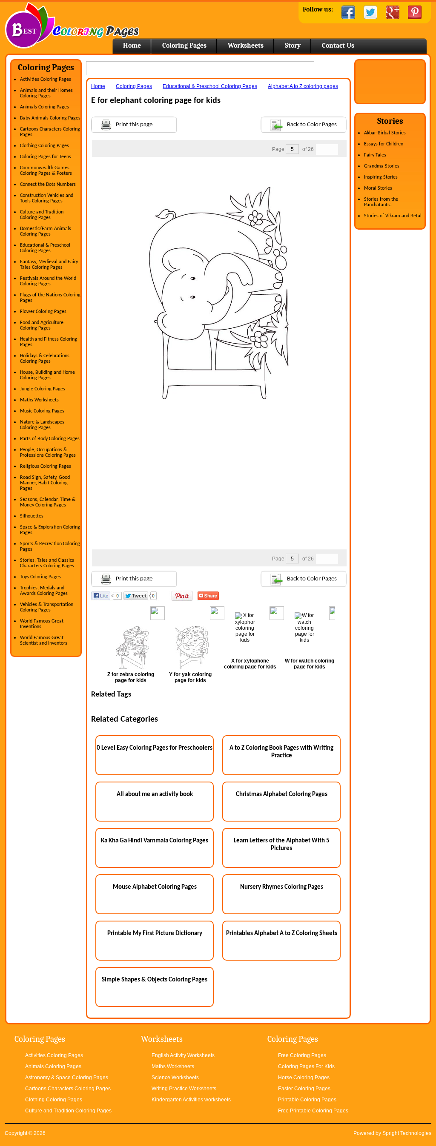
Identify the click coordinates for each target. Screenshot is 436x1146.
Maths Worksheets (39, 400)
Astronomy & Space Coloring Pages (66, 1078)
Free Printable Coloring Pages (313, 1111)
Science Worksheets (175, 1078)
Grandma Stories (381, 166)
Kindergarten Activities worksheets (191, 1100)
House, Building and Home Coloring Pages (47, 375)
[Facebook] (348, 12)
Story (293, 45)
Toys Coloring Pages (40, 577)
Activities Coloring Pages (45, 79)
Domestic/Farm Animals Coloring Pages (45, 231)
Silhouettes (31, 516)
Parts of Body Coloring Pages (50, 438)
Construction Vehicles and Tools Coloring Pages (46, 198)
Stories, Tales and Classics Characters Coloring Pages (47, 563)
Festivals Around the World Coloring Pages (48, 281)
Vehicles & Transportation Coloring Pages (46, 607)
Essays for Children (383, 144)
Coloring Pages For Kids (306, 1066)
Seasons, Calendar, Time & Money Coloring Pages (47, 502)
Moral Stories (378, 188)
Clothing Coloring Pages (44, 145)
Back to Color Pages (312, 125)
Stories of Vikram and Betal (393, 216)
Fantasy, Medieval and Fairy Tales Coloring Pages (49, 264)
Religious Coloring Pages (45, 466)
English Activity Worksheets (183, 1055)
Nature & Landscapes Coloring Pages (42, 425)
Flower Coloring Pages (43, 311)
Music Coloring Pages (42, 411)
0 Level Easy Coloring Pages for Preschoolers (154, 748)
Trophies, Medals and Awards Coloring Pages (44, 591)
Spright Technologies (406, 1133)
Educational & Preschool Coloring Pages (45, 248)
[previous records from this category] (321, 149)
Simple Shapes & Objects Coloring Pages (154, 980)
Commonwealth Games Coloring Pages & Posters (46, 170)
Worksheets (246, 45)
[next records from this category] (332, 149)
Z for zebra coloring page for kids (130, 677)
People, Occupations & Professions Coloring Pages (48, 452)
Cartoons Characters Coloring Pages (68, 1089)
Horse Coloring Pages (304, 1078)
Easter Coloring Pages (304, 1089)
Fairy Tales (375, 155)
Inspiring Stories (381, 177)
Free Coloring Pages (302, 1055)
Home (72, 25)
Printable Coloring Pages (307, 1100)
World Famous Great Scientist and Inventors (43, 640)
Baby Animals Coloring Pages (50, 118)
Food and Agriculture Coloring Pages (41, 325)
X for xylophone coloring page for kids (250, 664)
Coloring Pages (184, 45)
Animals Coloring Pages (44, 107)
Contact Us (338, 45)
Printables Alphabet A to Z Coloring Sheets (281, 933)
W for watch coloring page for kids (309, 664)
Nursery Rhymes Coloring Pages (281, 887)
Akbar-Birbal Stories (385, 133)
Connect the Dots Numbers (48, 184)
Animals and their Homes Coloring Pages (46, 93)
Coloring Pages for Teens (45, 156)
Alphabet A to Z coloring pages (303, 86)
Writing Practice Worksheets (184, 1089)
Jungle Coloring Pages (42, 389)
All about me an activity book (155, 794)
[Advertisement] (218, 174)
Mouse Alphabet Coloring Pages (155, 887)
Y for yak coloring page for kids (190, 677)
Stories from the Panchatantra (381, 202)
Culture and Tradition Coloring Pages (41, 215)
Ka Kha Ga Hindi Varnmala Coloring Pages (154, 841)
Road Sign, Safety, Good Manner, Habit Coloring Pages (45, 483)
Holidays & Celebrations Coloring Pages (44, 358)
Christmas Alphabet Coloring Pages (281, 794)
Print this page (134, 125)
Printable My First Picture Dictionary (154, 933)
